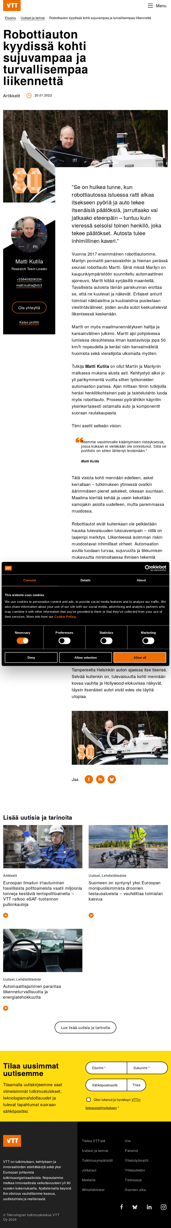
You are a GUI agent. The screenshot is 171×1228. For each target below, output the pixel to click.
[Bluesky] (112, 779)
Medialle (89, 1179)
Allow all (140, 657)
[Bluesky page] (135, 1208)
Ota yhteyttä (29, 307)
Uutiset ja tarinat (95, 1150)
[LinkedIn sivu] (149, 1208)
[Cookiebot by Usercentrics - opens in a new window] (148, 568)
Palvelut (131, 1150)
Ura (128, 1140)
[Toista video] (120, 738)
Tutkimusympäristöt (97, 1160)
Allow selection (85, 657)
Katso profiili (29, 322)
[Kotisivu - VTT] (12, 5)
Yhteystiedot (135, 1170)
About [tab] (141, 580)
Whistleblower (93, 1189)
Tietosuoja (133, 1179)
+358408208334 (29, 279)
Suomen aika (135, 1189)
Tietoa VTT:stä (93, 1140)
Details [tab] (85, 580)
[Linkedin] (100, 779)
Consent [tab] (29, 580)
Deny (31, 657)
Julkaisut (89, 1170)
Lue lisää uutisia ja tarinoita (85, 1027)
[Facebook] (89, 779)
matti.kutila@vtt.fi (29, 285)
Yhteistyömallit (136, 1160)
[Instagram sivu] (163, 1208)
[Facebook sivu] (121, 1208)
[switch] (64, 640)
